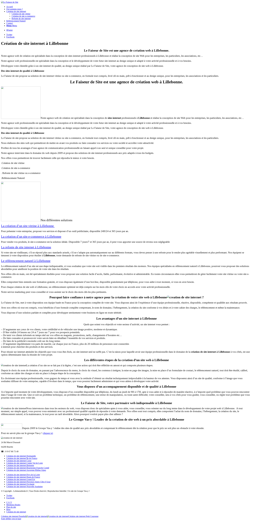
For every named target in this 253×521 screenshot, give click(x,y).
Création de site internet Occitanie (20, 484)
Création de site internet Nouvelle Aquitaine (24, 486)
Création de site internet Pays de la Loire (23, 475)
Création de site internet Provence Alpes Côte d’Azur (28, 482)
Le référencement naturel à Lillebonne (25, 260)
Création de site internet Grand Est (20, 479)
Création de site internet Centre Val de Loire (24, 463)
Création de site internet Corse (18, 461)
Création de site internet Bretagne (20, 465)
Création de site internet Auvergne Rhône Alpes (26, 470)
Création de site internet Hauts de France (23, 477)
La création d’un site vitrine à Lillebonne (28, 226)
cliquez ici (48, 433)
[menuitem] (129, 7)
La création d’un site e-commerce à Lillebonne (31, 236)
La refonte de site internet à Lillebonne (26, 247)
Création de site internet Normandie (21, 456)
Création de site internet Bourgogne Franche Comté (27, 468)
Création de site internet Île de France (21, 458)
